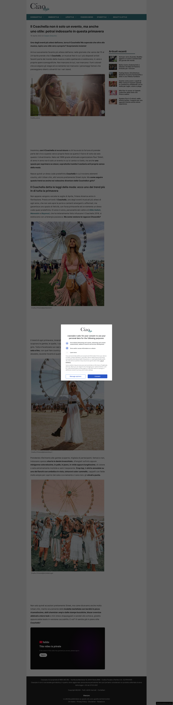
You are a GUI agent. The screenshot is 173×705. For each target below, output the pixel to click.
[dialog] (86, 352)
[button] (86, 352)
